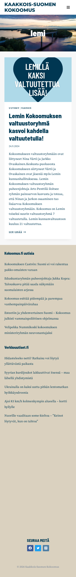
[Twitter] (38, 548)
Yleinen (26, 108)
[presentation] (38, 79)
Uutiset (14, 108)
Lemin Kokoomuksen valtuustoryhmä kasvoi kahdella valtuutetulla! (35, 127)
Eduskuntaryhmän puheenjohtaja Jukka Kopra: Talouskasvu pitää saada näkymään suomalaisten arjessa (37, 284)
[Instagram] (46, 548)
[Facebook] (30, 548)
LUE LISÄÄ (17, 232)
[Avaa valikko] (68, 7)
